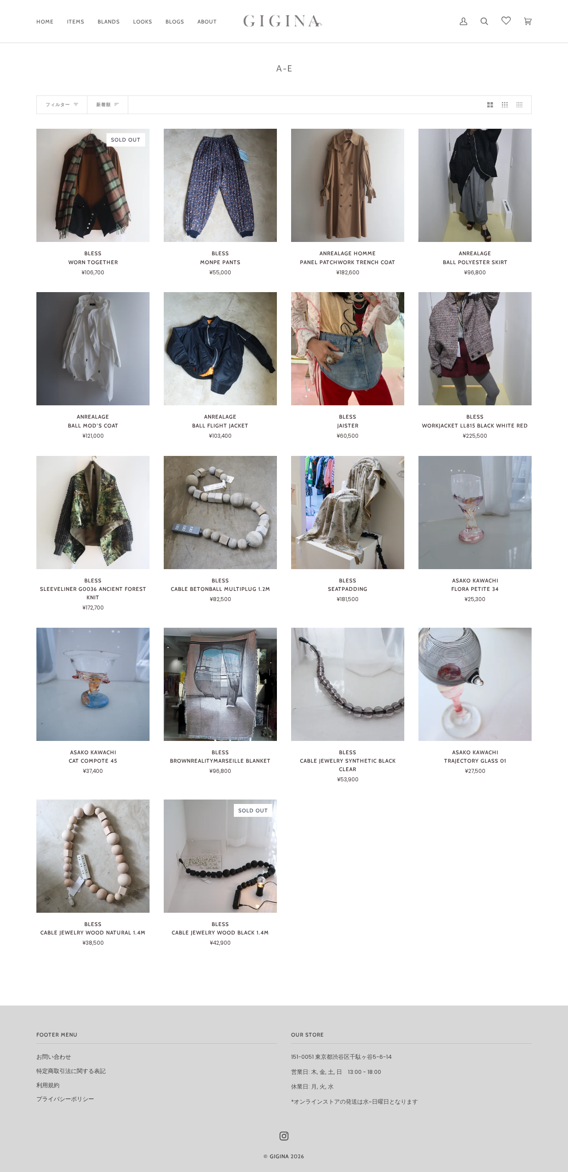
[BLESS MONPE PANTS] (220, 185)
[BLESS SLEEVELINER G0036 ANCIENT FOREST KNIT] (93, 512)
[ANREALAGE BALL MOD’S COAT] (93, 348)
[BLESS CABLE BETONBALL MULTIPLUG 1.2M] (220, 512)
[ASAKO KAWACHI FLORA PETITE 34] (475, 512)
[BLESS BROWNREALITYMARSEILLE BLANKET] (220, 684)
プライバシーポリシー (65, 1099)
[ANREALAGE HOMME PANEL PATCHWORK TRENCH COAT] (347, 185)
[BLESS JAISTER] (347, 348)
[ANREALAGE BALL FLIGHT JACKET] (220, 348)
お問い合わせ (53, 1057)
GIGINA (279, 1156)
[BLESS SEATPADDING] (347, 512)
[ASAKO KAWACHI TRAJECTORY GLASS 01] (475, 684)
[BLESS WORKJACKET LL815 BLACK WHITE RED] (475, 348)
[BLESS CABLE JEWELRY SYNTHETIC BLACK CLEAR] (347, 684)
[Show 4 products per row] (521, 105)
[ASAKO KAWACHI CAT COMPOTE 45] (93, 684)
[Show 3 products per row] (504, 105)
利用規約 (47, 1085)
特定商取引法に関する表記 (71, 1071)
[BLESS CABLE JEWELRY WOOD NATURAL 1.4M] (93, 856)
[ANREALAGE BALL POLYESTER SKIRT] (475, 185)
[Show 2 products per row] (490, 105)
